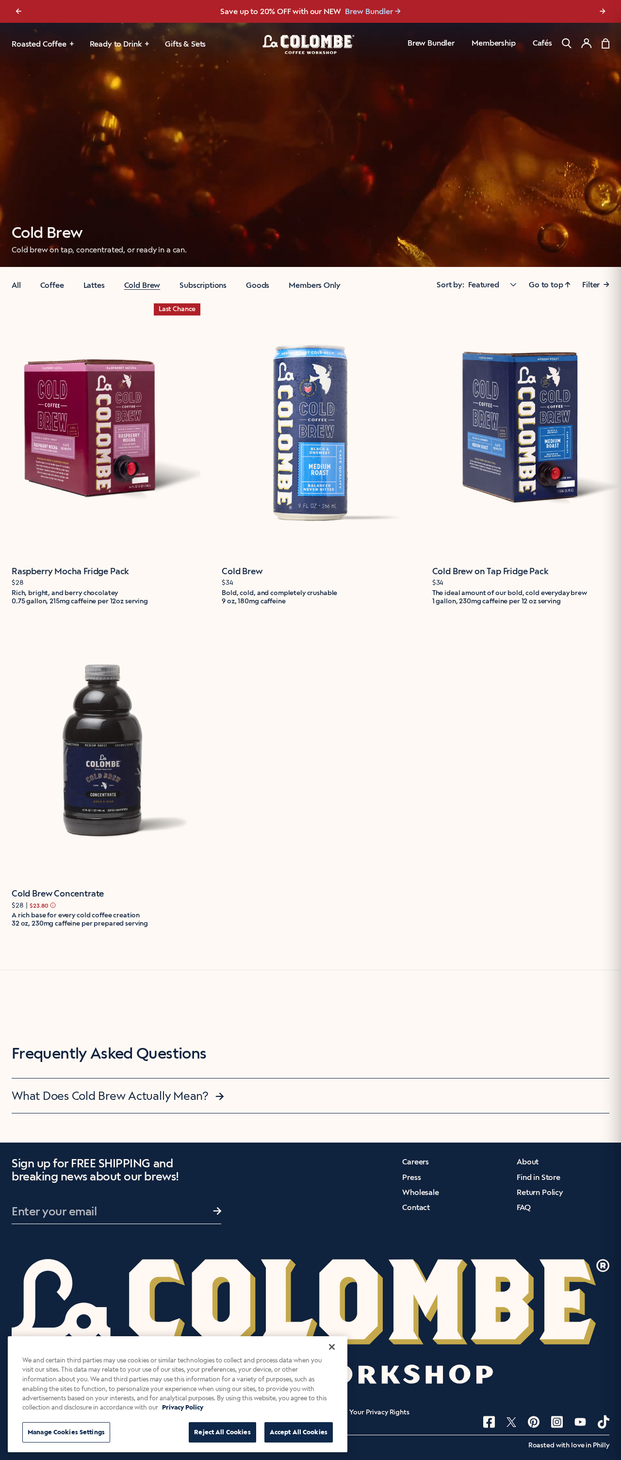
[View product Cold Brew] (310, 428)
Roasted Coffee (39, 44)
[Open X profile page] (511, 1422)
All (16, 285)
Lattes (94, 285)
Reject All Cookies (222, 1432)
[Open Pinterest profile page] (533, 1422)
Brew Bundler (431, 43)
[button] (310, 1095)
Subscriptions (203, 285)
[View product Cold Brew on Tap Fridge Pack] (521, 428)
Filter (595, 284)
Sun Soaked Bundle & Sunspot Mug (362, 11)
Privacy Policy (182, 1407)
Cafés (542, 43)
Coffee (52, 285)
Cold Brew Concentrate (58, 893)
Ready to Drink (116, 44)
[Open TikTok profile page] (603, 1422)
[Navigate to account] (586, 43)
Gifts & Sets (185, 44)
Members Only (314, 285)
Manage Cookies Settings (66, 1432)
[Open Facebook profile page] (489, 1422)
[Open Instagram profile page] (557, 1422)
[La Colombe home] (310, 44)
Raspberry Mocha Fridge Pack (70, 571)
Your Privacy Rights (379, 1412)
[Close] (332, 1347)
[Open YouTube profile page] (580, 1421)
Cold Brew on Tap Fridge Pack (490, 571)
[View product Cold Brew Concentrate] (100, 751)
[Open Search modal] (567, 43)
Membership (493, 43)
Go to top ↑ (550, 284)
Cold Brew (142, 285)
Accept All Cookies (298, 1432)
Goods (257, 285)
